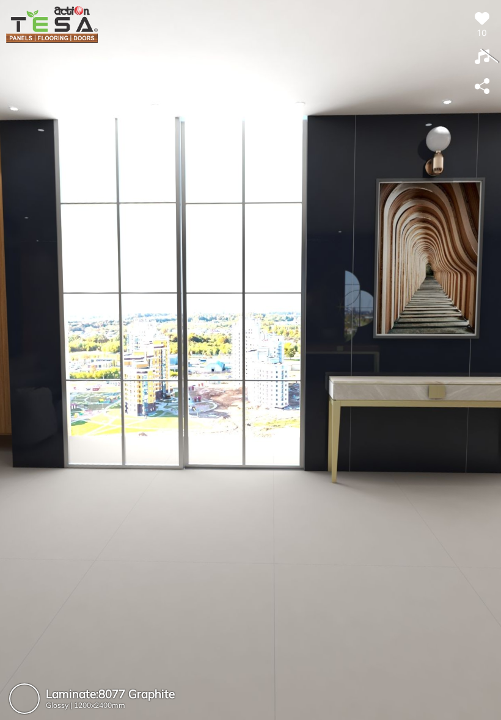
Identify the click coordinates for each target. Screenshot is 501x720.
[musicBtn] (482, 57)
